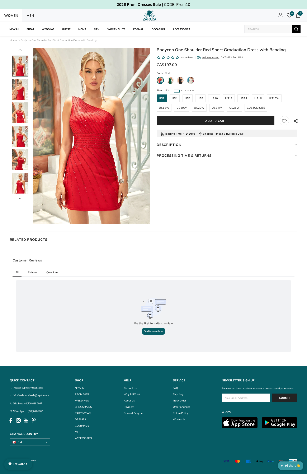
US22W (199, 107)
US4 (175, 98)
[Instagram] (18, 420)
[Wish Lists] (284, 120)
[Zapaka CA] (150, 15)
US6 (187, 98)
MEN (30, 15)
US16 (258, 98)
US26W (234, 107)
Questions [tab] (52, 272)
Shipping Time (211, 133)
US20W (181, 107)
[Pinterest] (34, 420)
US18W (164, 107)
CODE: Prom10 (153, 4)
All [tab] (17, 272)
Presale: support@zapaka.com (27, 387)
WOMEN (11, 15)
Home (13, 40)
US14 (243, 98)
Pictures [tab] (32, 272)
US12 (228, 98)
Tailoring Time (173, 133)
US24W (217, 107)
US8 (200, 98)
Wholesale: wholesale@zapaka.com (30, 395)
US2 (162, 98)
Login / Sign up (280, 16)
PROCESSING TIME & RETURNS (184, 155)
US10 (214, 98)
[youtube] (26, 420)
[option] (91, 136)
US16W (274, 98)
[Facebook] (10, 420)
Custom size (256, 107)
